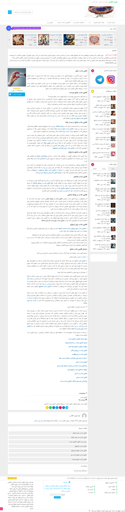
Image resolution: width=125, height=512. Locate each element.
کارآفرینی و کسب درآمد (64, 23)
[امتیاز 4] (18, 88)
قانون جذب (83, 397)
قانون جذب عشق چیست (79, 459)
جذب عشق (79, 45)
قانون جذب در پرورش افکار (79, 350)
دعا (90, 23)
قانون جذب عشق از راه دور (79, 118)
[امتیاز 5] (20, 88)
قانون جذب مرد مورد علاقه (78, 437)
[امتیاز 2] (15, 88)
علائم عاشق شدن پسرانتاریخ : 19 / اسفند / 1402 (102, 138)
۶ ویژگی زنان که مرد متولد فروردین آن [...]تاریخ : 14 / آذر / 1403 (102, 197)
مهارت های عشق (99, 23)
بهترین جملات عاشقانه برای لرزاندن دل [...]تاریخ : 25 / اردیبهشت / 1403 (101, 238)
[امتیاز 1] (14, 88)
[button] (8, 28)
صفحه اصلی (112, 487)
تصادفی (95, 169)
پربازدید (104, 169)
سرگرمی (51, 23)
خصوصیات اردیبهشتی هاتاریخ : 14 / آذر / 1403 (102, 205)
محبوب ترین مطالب (109, 493)
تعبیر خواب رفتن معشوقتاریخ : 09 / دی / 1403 (102, 190)
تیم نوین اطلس (75, 415)
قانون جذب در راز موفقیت (79, 354)
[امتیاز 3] (17, 88)
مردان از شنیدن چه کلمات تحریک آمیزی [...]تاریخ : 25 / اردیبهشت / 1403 (101, 247)
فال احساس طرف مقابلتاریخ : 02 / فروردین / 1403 (102, 106)
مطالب (113, 490)
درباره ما (90, 493)
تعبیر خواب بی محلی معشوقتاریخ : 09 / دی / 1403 (101, 174)
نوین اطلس (113, 1)
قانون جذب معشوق (45, 286)
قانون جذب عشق (81, 71)
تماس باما (90, 490)
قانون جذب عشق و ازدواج (78, 451)
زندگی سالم (112, 23)
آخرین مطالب (89, 487)
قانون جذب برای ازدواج (79, 433)
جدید (113, 169)
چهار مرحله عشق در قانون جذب (77, 339)
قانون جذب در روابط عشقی (64, 404)
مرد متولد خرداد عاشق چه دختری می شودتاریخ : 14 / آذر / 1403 (102, 221)
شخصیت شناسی (79, 23)
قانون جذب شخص (49, 404)
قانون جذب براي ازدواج (80, 404)
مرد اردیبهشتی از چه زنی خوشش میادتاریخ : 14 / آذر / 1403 (103, 213)
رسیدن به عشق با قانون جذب (77, 442)
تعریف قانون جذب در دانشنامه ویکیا (76, 343)
